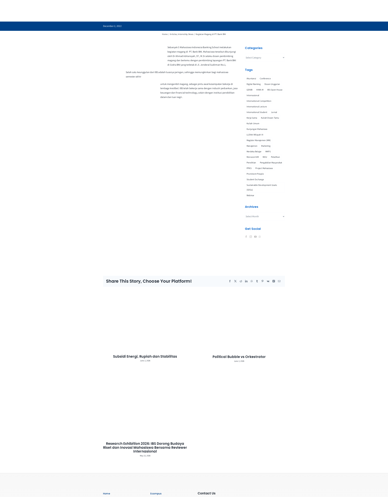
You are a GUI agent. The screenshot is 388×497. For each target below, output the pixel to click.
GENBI (250, 89)
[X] (235, 281)
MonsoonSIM (253, 156)
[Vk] (268, 281)
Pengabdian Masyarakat (271, 162)
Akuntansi (251, 78)
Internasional (253, 95)
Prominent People (255, 173)
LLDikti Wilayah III (255, 134)
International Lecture (257, 106)
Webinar (250, 195)
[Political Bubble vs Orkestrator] (241, 320)
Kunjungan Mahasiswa (257, 129)
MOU (265, 156)
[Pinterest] (262, 281)
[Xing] (273, 281)
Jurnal (274, 112)
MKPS (268, 151)
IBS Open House (274, 89)
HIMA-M (259, 89)
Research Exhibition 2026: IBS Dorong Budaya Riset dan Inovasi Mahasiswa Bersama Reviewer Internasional (145, 447)
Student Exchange (255, 179)
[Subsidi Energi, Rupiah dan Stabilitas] (147, 320)
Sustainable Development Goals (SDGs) (262, 187)
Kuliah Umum (253, 123)
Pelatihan (275, 156)
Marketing (265, 145)
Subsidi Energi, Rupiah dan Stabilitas (145, 356)
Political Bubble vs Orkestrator (239, 356)
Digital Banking (254, 84)
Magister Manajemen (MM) (259, 140)
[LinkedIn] (246, 281)
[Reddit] (241, 281)
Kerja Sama (252, 117)
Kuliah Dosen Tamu (270, 117)
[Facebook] (246, 236)
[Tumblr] (257, 281)
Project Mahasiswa (264, 168)
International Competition (259, 100)
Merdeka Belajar (254, 151)
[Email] (279, 281)
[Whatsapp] (260, 236)
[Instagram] (250, 236)
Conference (265, 78)
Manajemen (252, 145)
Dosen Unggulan (272, 84)
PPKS (249, 168)
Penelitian (251, 162)
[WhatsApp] (251, 281)
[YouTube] (255, 236)
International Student (257, 112)
